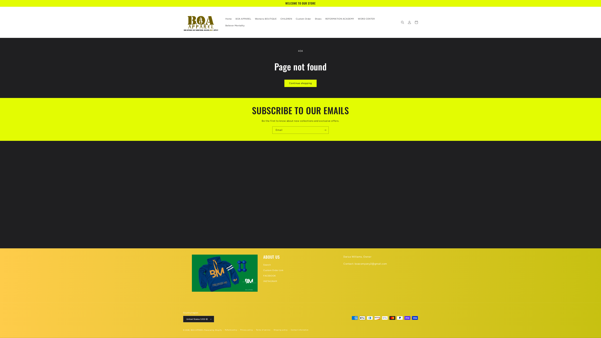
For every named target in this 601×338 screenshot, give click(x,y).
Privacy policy (246, 330)
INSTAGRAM (270, 281)
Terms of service (263, 330)
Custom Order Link (273, 270)
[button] (402, 22)
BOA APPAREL (197, 330)
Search (267, 265)
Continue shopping (300, 83)
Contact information (299, 330)
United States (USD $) (197, 319)
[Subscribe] (325, 130)
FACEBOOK (269, 275)
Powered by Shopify (213, 330)
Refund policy (231, 330)
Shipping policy (281, 330)
